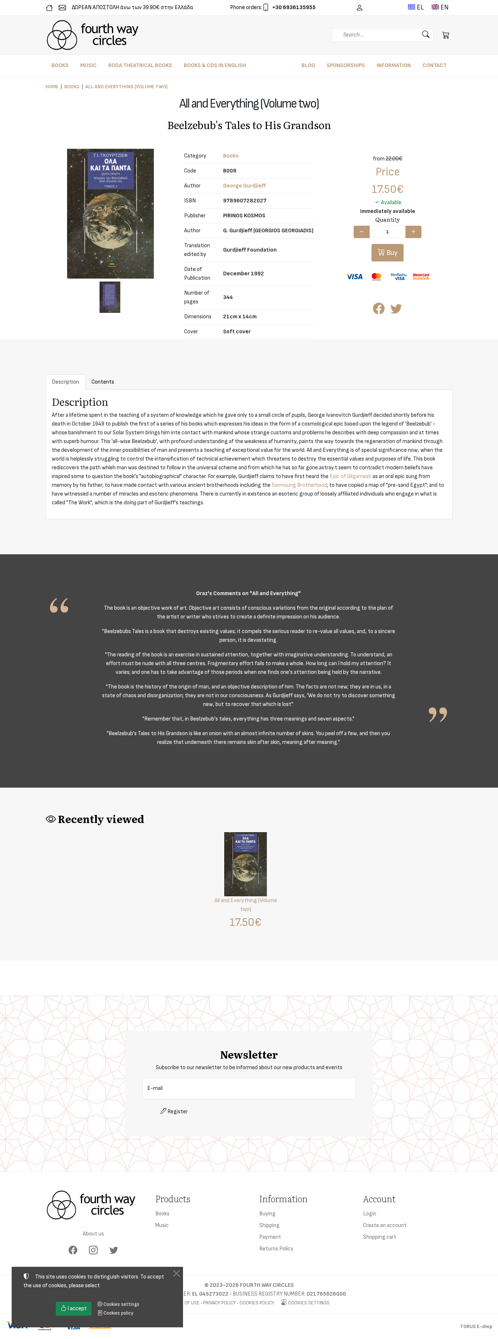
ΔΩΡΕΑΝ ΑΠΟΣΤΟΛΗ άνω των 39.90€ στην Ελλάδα (132, 7)
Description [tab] (65, 382)
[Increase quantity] (413, 232)
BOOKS (60, 65)
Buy (391, 252)
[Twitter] (113, 1250)
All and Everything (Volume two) (126, 87)
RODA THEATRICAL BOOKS (140, 65)
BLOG (308, 65)
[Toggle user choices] (359, 7)
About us (93, 1233)
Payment (270, 1237)
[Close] (176, 1273)
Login (369, 1213)
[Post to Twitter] (396, 311)
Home (52, 87)
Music (162, 1225)
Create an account (384, 1225)
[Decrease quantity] (362, 232)
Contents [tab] (103, 382)
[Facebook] (73, 1250)
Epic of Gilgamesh (350, 476)
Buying (267, 1213)
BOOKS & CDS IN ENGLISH (215, 65)
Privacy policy (219, 1303)
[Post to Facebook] (379, 311)
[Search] (426, 35)
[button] (445, 35)
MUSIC (88, 65)
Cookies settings (308, 1303)
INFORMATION (394, 65)
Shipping (269, 1225)
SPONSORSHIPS (346, 65)
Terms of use (183, 1303)
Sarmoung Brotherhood (299, 485)
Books (71, 87)
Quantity (387, 219)
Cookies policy (257, 1303)
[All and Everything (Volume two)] (110, 214)
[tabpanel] (249, 454)
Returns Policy (276, 1248)
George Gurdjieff (244, 185)
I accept (76, 1308)
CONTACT (435, 65)
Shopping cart (379, 1237)
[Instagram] (93, 1250)
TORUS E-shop (476, 1326)
